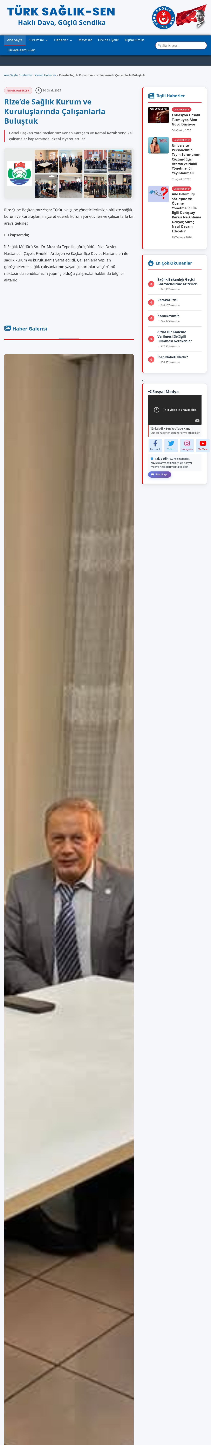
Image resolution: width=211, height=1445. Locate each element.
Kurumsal (36, 40)
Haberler (61, 40)
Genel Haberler (45, 75)
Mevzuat (85, 40)
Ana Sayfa (14, 40)
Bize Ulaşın (161, 474)
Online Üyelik (108, 40)
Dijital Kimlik (134, 40)
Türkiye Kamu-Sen (21, 50)
